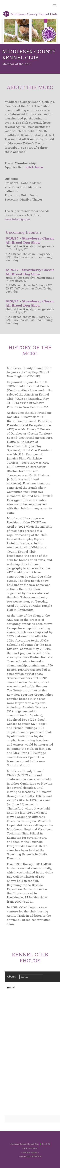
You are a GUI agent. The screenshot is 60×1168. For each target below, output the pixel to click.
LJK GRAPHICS (33, 1157)
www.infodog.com (17, 219)
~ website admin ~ (30, 1152)
